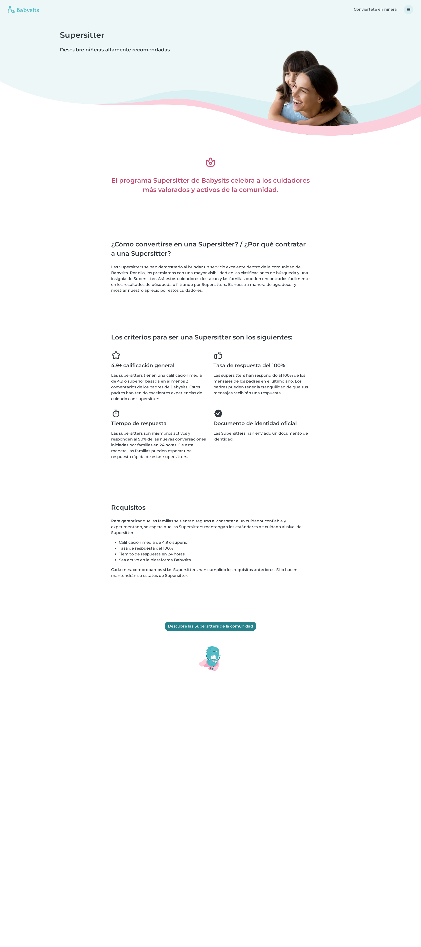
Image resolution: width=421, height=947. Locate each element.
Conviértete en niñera (375, 9)
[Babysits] (23, 9)
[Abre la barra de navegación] (408, 9)
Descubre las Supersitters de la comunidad (210, 626)
